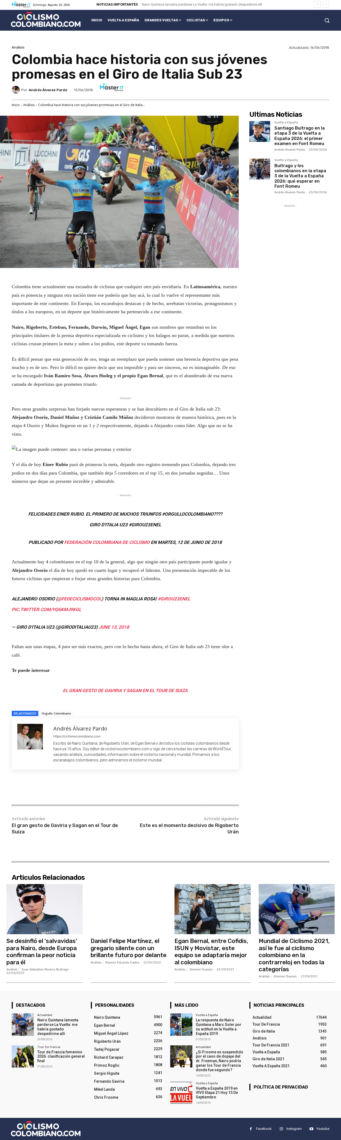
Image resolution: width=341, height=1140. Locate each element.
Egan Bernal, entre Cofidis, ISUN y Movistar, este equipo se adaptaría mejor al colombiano (211, 951)
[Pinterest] (74, 787)
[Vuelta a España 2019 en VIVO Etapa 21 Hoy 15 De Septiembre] (181, 1093)
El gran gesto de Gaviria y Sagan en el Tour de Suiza (125, 690)
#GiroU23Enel (174, 598)
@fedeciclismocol (80, 598)
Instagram (294, 1129)
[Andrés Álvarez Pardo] (16, 90)
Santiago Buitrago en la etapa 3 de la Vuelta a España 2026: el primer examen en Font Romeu (299, 136)
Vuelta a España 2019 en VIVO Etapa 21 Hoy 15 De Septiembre (217, 1092)
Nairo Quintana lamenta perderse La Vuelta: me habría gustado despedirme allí (202, 4)
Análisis (18, 47)
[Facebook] (50, 787)
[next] (326, 4)
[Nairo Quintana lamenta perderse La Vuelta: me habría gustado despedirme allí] (23, 1024)
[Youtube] (311, 1129)
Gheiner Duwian (201, 969)
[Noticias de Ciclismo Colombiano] (45, 19)
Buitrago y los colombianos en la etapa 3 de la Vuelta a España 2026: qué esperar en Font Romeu (300, 176)
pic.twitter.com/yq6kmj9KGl (46, 609)
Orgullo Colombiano (56, 713)
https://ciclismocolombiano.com (76, 736)
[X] (62, 787)
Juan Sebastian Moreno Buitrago (45, 969)
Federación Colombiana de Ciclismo (107, 542)
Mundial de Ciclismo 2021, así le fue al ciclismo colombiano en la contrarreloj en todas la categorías (294, 955)
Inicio (16, 105)
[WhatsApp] (87, 787)
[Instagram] (281, 1129)
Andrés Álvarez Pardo (48, 90)
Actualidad (44, 1014)
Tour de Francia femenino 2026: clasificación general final (61, 1056)
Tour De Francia (48, 1046)
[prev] (317, 4)
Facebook (264, 1129)
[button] (327, 20)
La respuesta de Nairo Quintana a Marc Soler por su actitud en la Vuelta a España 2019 (218, 1026)
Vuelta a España (286, 122)
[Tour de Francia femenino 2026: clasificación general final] (23, 1056)
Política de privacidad (281, 1087)
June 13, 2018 (114, 627)
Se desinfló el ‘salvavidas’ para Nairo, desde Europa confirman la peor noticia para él (41, 951)
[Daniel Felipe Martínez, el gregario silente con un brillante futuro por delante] (129, 909)
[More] (99, 787)
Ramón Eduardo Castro (122, 962)
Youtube (322, 1129)
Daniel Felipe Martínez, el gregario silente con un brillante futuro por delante (129, 948)
